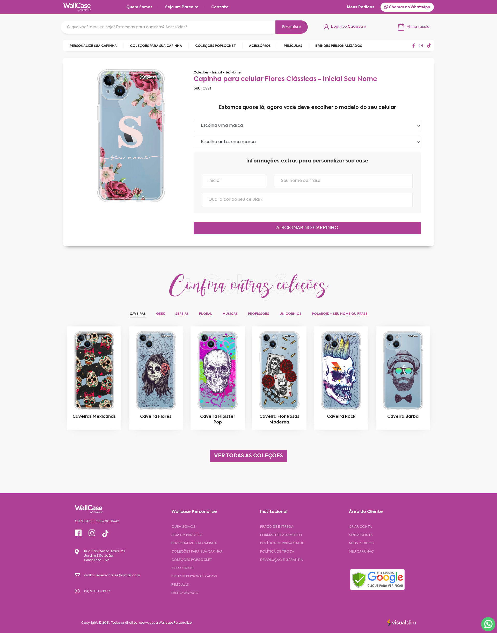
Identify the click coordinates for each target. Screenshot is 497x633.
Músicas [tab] (230, 314)
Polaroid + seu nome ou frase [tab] (340, 314)
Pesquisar (291, 27)
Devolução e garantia (281, 560)
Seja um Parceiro (182, 7)
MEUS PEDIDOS (361, 543)
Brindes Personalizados (194, 576)
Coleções (201, 72)
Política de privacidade (282, 543)
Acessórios (182, 568)
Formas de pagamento (281, 535)
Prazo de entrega (277, 526)
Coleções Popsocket (191, 560)
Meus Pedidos (360, 7)
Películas (180, 584)
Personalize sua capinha (194, 543)
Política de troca (277, 551)
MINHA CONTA (361, 535)
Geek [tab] (160, 314)
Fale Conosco (185, 593)
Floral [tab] (205, 314)
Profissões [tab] (258, 314)
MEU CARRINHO (361, 551)
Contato (220, 7)
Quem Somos (139, 7)
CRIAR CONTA (360, 526)
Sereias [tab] (182, 314)
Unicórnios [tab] (291, 314)
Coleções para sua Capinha (197, 551)
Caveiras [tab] (138, 314)
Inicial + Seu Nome (226, 72)
